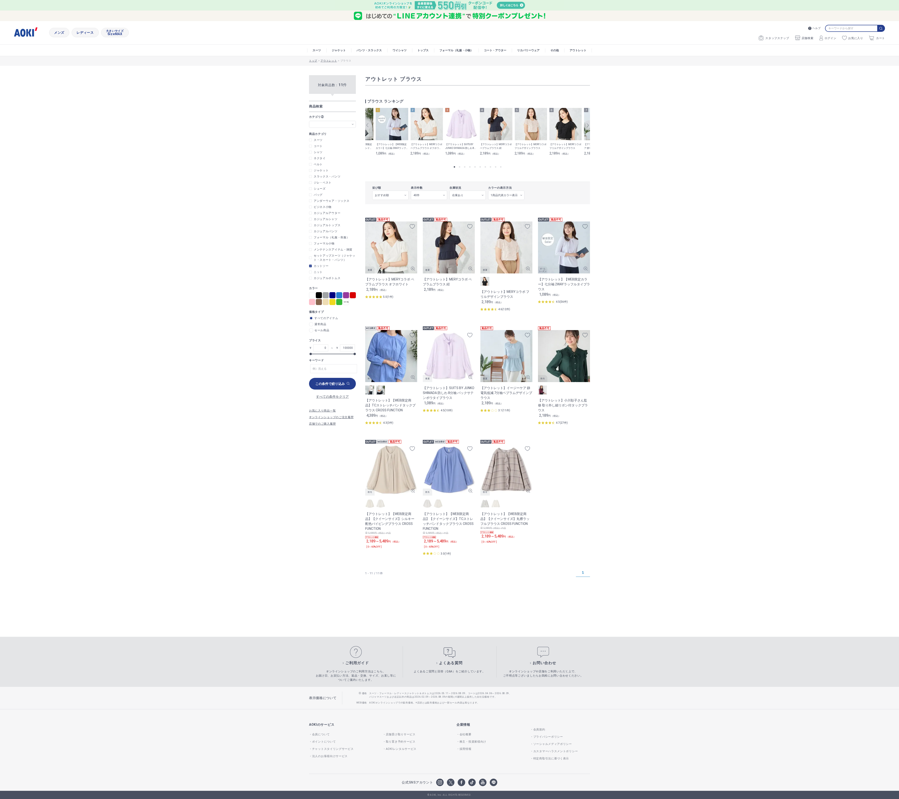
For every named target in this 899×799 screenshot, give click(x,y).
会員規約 (539, 729)
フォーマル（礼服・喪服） (331, 237)
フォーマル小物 (324, 243)
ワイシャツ (400, 50)
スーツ (317, 50)
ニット (318, 272)
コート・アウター (495, 50)
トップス (423, 50)
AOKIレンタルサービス (401, 749)
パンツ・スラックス (369, 50)
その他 (554, 50)
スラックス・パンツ (327, 176)
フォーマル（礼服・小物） (456, 50)
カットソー (321, 266)
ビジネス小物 (323, 207)
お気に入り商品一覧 (322, 410)
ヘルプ (816, 28)
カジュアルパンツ (326, 231)
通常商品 (320, 324)
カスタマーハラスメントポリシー (555, 751)
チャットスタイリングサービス (333, 749)
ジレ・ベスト (323, 182)
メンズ (59, 32)
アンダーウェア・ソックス (331, 201)
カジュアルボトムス (327, 278)
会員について (321, 734)
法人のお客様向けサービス (330, 756)
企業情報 (463, 724)
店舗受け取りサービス (401, 734)
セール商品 (321, 330)
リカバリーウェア (528, 50)
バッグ (318, 194)
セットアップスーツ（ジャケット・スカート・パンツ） (334, 257)
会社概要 (466, 734)
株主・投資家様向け (473, 741)
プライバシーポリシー (548, 736)
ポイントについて (324, 741)
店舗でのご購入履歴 (322, 423)
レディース (85, 32)
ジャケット (339, 50)
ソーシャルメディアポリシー (552, 744)
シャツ (318, 152)
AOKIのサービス (321, 724)
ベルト (318, 164)
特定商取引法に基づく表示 (551, 758)
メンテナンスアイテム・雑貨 (333, 249)
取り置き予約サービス (401, 741)
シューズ (320, 188)
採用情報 (466, 749)
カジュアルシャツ (326, 219)
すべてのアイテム (326, 318)
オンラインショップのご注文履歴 (331, 417)
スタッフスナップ (777, 38)
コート (318, 146)
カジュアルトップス (327, 225)
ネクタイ (320, 158)
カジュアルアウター (327, 213)
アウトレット (578, 50)
